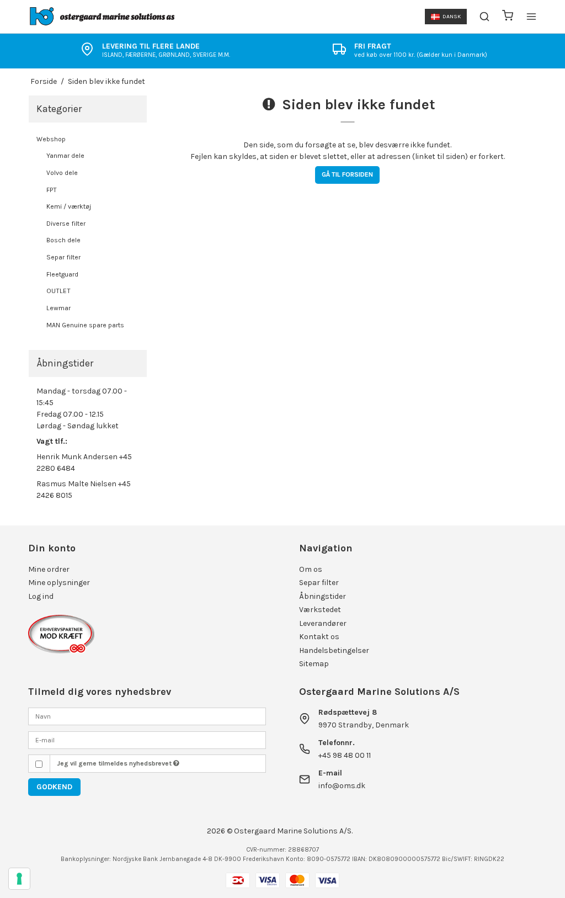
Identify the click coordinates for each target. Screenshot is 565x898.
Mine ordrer (49, 569)
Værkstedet (320, 609)
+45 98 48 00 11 (344, 755)
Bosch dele (63, 240)
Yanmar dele (65, 156)
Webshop (51, 139)
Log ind (41, 596)
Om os (310, 569)
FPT (51, 190)
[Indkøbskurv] (507, 17)
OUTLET (58, 291)
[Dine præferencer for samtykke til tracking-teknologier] (19, 878)
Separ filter (63, 257)
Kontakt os (319, 636)
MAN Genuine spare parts (85, 325)
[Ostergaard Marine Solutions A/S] (104, 17)
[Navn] (147, 715)
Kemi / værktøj (68, 206)
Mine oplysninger (59, 582)
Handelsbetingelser (334, 650)
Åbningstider (322, 596)
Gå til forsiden (347, 174)
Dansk (452, 16)
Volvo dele (62, 173)
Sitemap (314, 663)
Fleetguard (62, 274)
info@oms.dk (341, 785)
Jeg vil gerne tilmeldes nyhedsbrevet (115, 763)
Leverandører (323, 623)
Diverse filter (66, 223)
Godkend (54, 786)
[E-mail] (147, 739)
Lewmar (58, 308)
